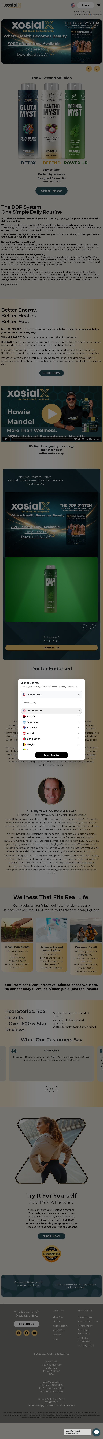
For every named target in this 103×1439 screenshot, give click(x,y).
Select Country (51, 755)
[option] (51, 711)
